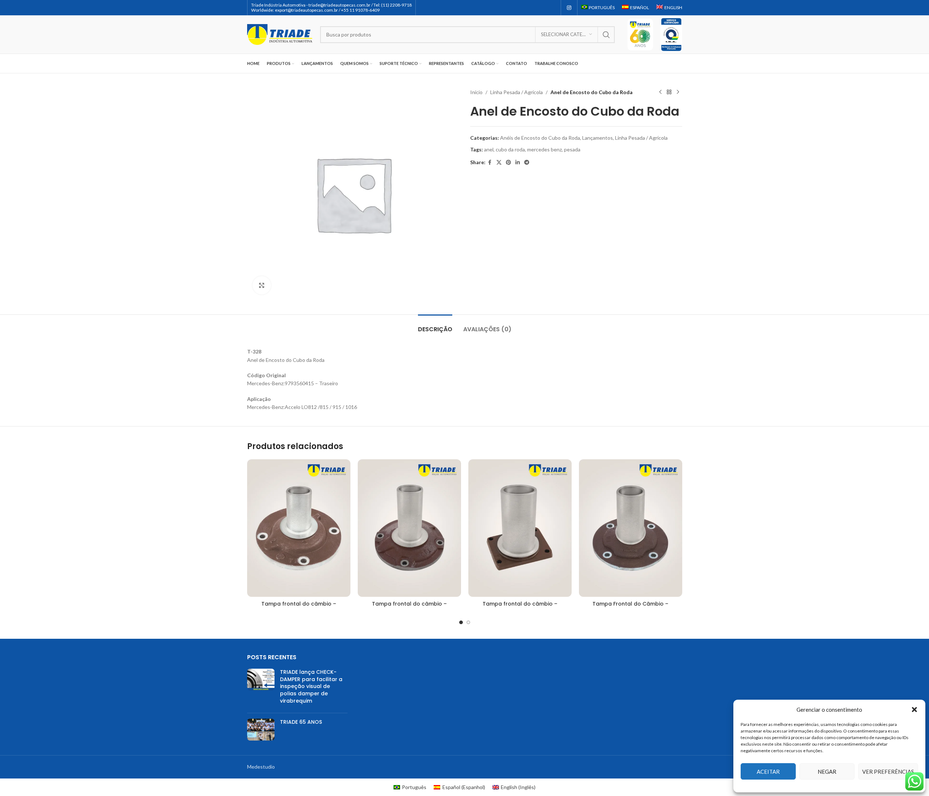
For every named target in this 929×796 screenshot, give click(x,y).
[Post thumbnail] (261, 688)
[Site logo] (280, 34)
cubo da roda (510, 149)
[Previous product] (660, 92)
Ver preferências (888, 771)
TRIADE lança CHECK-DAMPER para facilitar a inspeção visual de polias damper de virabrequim (311, 686)
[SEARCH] (606, 34)
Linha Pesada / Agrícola (516, 92)
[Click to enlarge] (262, 285)
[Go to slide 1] (461, 622)
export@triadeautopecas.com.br (306, 10)
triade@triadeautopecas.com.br (339, 5)
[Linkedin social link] (517, 162)
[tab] (435, 325)
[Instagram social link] (569, 8)
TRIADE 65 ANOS (301, 722)
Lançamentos (597, 138)
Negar (827, 771)
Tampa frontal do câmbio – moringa (298, 607)
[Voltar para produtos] (669, 92)
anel (489, 149)
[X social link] (499, 162)
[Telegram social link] (526, 162)
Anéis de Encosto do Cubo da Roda (540, 138)
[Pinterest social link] (508, 162)
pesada (572, 149)
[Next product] (677, 92)
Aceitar (768, 771)
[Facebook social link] (489, 162)
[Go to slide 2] (468, 622)
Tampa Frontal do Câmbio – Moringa (630, 607)
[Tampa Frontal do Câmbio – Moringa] (630, 528)
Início (476, 92)
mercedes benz (544, 149)
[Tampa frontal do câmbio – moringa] (298, 528)
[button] (914, 709)
